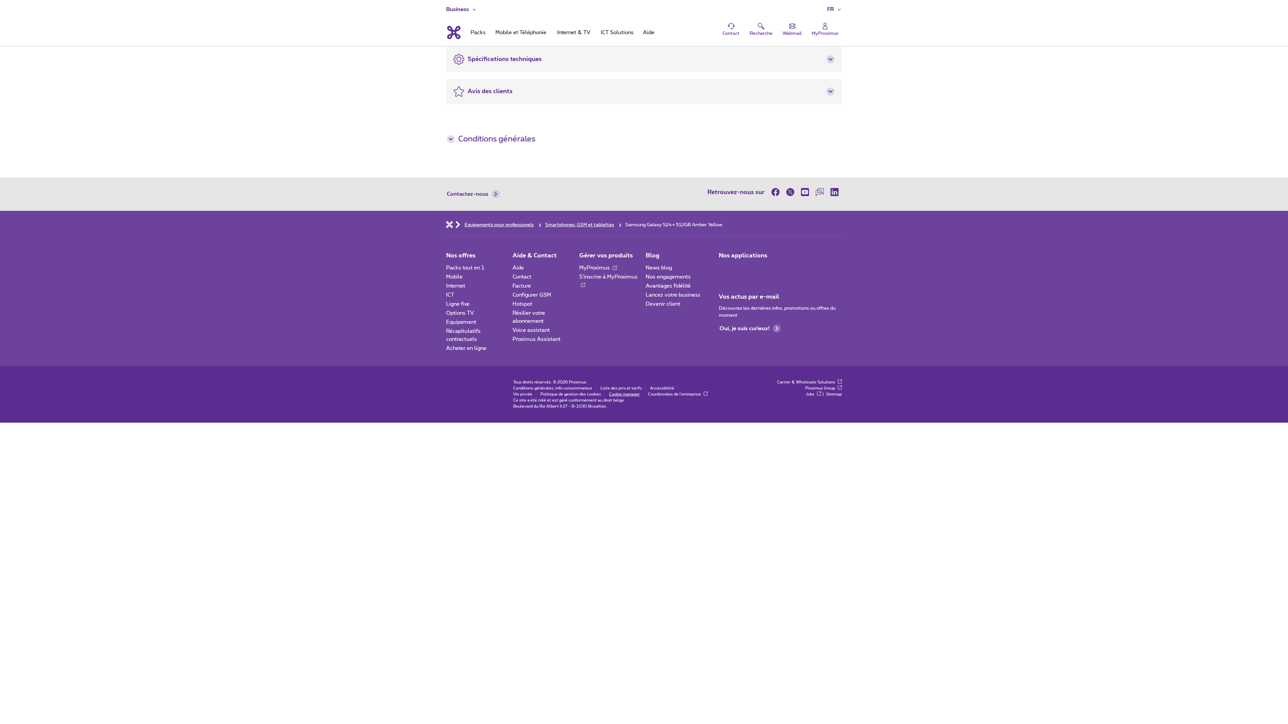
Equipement (461, 322)
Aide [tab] (648, 32)
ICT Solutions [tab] (617, 32)
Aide (518, 267)
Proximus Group (820, 388)
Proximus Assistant (536, 339)
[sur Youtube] (805, 192)
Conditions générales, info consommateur (552, 388)
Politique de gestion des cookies (570, 394)
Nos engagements (668, 277)
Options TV (460, 313)
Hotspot (522, 304)
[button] (834, 9)
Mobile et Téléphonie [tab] (520, 32)
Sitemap (834, 394)
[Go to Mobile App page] (744, 270)
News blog (659, 267)
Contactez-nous (467, 194)
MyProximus (595, 267)
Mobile (454, 277)
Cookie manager (624, 394)
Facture (522, 286)
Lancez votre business (673, 295)
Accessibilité (662, 388)
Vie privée (522, 394)
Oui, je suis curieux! (744, 328)
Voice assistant (531, 330)
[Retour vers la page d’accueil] (453, 32)
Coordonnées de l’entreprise (675, 394)
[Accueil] (449, 224)
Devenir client (663, 304)
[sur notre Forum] (819, 192)
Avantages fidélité (668, 286)
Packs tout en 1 (465, 267)
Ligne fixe (458, 304)
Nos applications (743, 256)
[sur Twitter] (790, 192)
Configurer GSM (532, 295)
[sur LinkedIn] (834, 192)
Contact (522, 277)
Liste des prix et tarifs (621, 388)
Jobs (810, 394)
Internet (455, 286)
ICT (450, 295)
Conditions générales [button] (496, 139)
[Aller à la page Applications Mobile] (725, 270)
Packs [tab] (478, 32)
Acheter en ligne (466, 348)
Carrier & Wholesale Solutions (806, 382)
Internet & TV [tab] (573, 32)
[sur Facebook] (777, 192)
